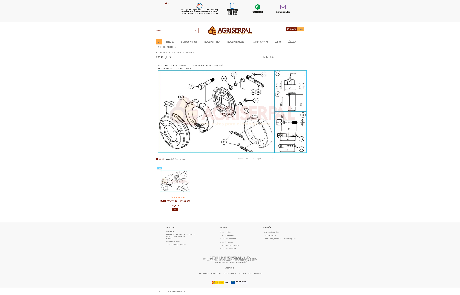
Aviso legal (242, 274)
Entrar (166, 3)
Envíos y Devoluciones (230, 274)
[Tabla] (163, 159)
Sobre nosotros (204, 274)
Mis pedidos (226, 232)
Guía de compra (270, 235)
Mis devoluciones (228, 235)
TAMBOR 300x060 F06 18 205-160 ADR (175, 201)
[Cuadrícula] (157, 159)
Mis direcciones (227, 242)
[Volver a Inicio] (156, 52)
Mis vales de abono (229, 239)
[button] (236, 41)
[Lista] (160, 159)
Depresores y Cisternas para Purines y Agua (280, 239)
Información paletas (271, 232)
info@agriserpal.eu (179, 244)
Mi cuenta (223, 227)
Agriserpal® (229, 268)
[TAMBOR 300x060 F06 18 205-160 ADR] (175, 181)
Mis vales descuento (229, 249)
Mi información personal (230, 245)
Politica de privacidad (255, 274)
